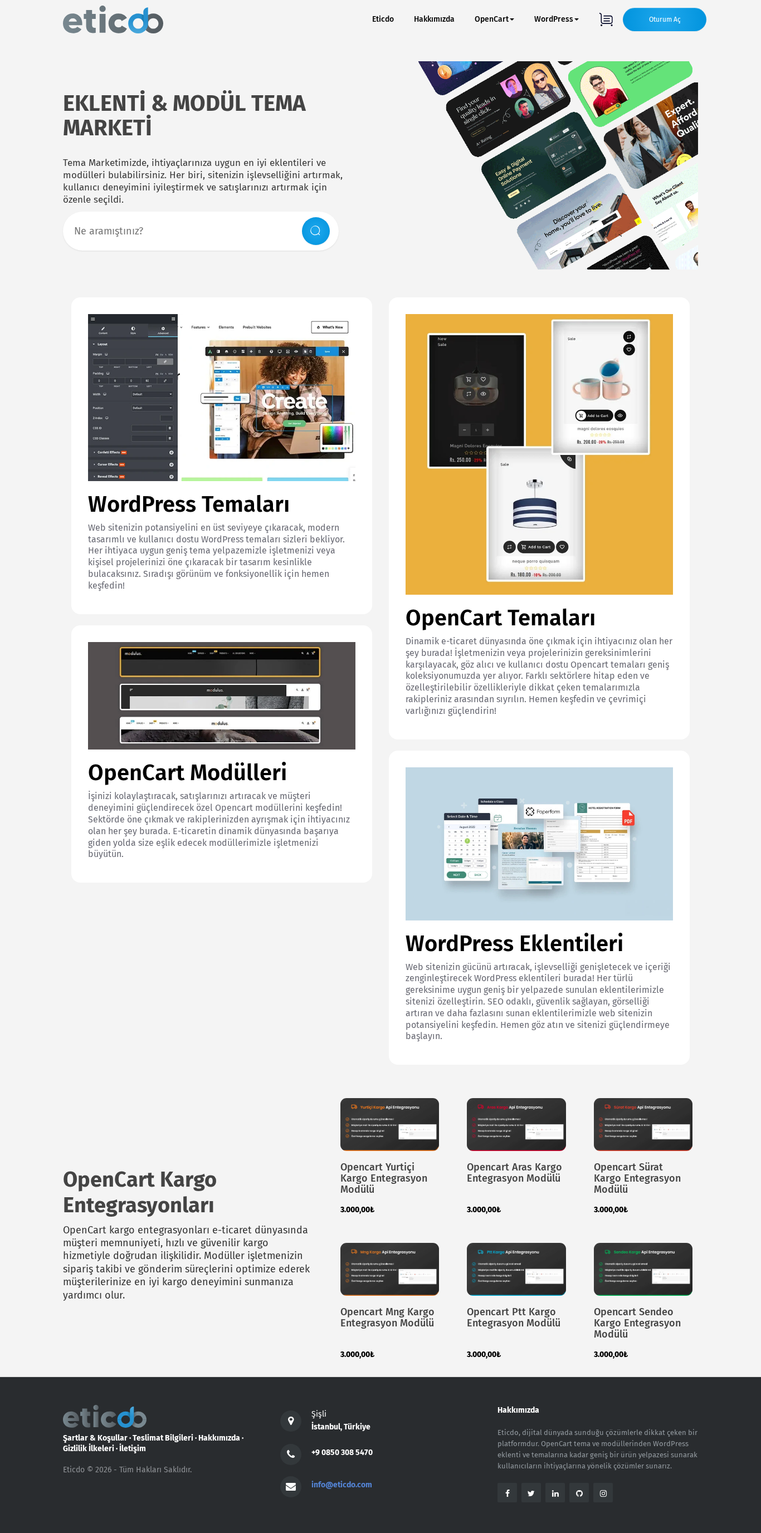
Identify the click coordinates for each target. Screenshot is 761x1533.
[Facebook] (507, 1492)
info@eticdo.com (341, 1485)
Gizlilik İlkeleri (88, 1448)
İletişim (132, 1448)
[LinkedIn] (555, 1492)
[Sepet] (606, 19)
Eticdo (383, 19)
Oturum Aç (665, 19)
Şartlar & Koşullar (95, 1438)
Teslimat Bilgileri (163, 1438)
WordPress (553, 19)
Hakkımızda (434, 19)
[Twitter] (531, 1492)
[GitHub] (579, 1492)
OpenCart (492, 19)
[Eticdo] (113, 19)
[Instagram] (603, 1492)
